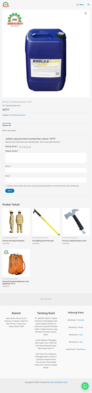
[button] (86, 13)
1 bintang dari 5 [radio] (20, 147)
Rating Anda (11, 146)
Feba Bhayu (80, 349)
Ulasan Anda (11, 151)
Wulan (80, 327)
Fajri (81, 335)
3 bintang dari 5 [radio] (25, 147)
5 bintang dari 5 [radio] (30, 147)
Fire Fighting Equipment (18, 102)
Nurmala (81, 320)
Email (8, 176)
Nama (8, 166)
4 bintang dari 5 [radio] (27, 147)
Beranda (5, 102)
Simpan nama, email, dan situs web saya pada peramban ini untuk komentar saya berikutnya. (43, 186)
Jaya (81, 342)
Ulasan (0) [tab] (6, 125)
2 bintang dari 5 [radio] (22, 147)
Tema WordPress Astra (58, 382)
